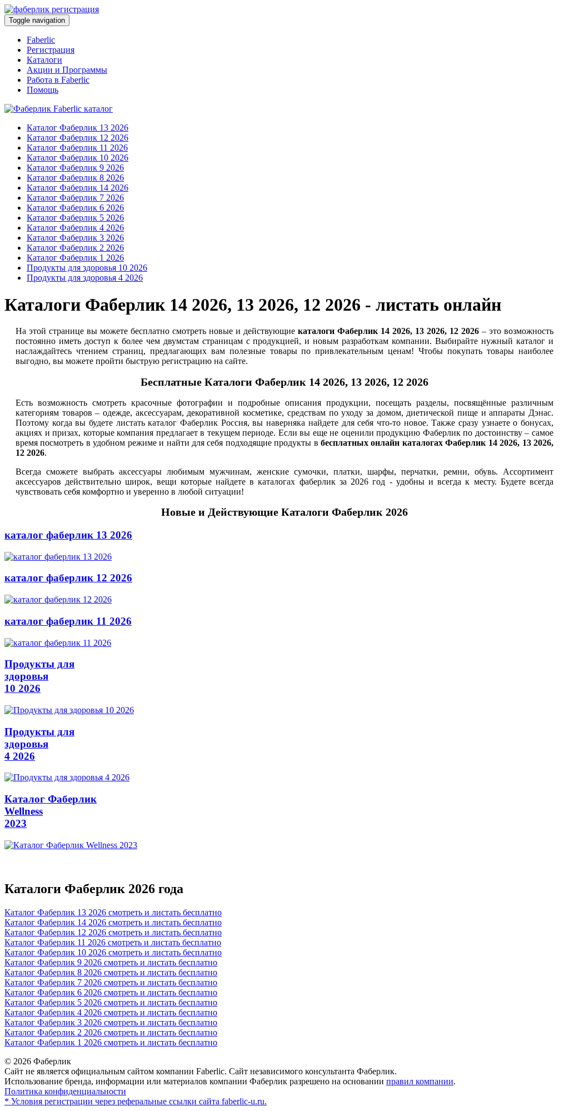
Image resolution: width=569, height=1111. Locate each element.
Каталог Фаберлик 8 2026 (75, 177)
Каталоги (44, 59)
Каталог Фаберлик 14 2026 (77, 187)
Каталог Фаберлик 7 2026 (75, 197)
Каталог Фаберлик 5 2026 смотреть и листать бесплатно (110, 1002)
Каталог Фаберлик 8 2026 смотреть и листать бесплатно (110, 972)
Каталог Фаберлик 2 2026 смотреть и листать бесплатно (110, 1032)
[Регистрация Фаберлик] (51, 9)
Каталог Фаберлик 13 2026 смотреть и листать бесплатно (113, 912)
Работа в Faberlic (58, 79)
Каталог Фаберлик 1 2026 (75, 257)
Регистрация (50, 49)
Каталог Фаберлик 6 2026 (75, 207)
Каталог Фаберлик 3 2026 (75, 237)
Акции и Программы (67, 69)
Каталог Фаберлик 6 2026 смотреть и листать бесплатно (110, 992)
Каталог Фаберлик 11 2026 (77, 147)
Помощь (42, 89)
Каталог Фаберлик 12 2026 (77, 137)
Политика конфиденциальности (65, 1091)
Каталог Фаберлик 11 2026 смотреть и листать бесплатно (112, 942)
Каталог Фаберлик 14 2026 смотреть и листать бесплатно (113, 922)
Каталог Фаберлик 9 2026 (75, 167)
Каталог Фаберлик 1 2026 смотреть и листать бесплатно (110, 1042)
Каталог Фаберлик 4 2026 (75, 227)
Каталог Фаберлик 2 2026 (75, 247)
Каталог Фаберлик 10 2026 (77, 157)
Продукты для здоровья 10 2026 (87, 267)
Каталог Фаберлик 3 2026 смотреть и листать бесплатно (110, 1022)
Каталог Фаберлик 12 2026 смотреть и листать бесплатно (113, 932)
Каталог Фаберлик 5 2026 (75, 217)
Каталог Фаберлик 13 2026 (77, 127)
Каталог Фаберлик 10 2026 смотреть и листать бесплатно (113, 952)
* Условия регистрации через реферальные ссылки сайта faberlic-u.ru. (135, 1101)
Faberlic (41, 39)
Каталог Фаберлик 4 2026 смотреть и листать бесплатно (110, 1012)
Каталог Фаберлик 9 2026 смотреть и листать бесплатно (110, 962)
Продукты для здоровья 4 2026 (85, 277)
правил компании (419, 1081)
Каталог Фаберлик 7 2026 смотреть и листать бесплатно (110, 982)
